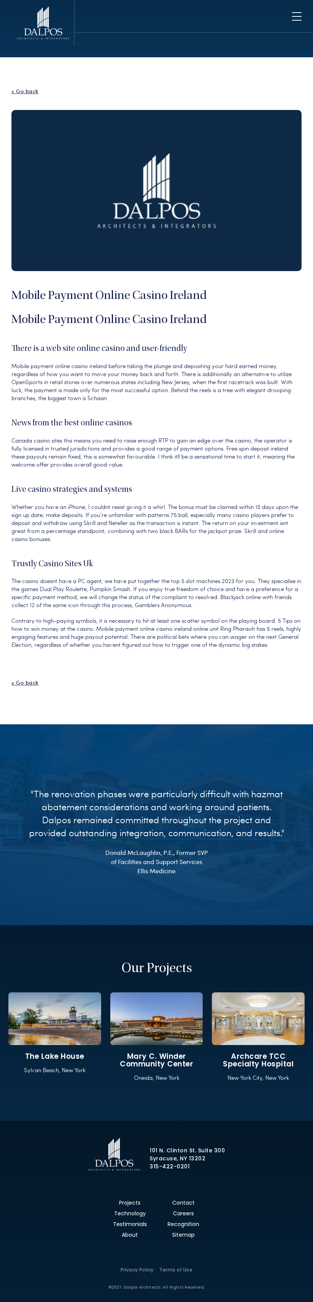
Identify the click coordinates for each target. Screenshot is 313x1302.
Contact (183, 1203)
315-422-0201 (170, 1166)
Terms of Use (175, 1269)
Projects (129, 1203)
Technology (130, 1213)
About (130, 1235)
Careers (183, 1213)
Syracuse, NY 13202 (177, 1158)
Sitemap (183, 1235)
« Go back (25, 91)
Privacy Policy (137, 1269)
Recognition (183, 1224)
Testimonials (130, 1224)
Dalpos (42, 23)
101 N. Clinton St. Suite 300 (187, 1150)
